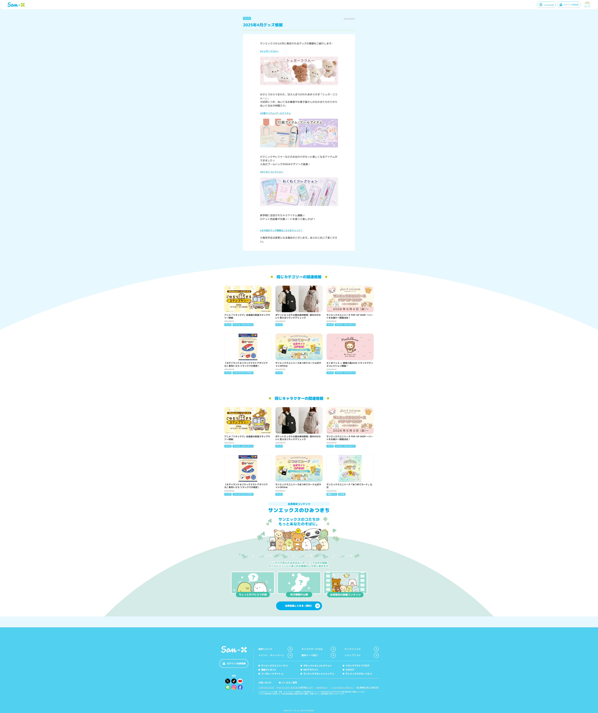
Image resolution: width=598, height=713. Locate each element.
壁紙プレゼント (268, 669)
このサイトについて (266, 687)
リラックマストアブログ (358, 665)
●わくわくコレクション (271, 171)
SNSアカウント (310, 669)
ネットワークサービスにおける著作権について (295, 687)
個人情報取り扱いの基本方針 (367, 687)
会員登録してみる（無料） (299, 605)
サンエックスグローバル (358, 673)
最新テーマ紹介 (309, 655)
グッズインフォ (352, 649)
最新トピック (265, 649)
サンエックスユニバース (273, 665)
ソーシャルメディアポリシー (342, 687)
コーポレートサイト (271, 673)
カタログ (350, 669)
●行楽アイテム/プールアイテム (275, 113)
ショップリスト (352, 655)
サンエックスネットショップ (317, 673)
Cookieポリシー (322, 687)
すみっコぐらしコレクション (317, 665)
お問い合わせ (264, 682)
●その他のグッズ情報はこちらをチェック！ (281, 230)
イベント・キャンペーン (271, 655)
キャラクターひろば (312, 649)
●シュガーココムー (269, 51)
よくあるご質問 (288, 682)
